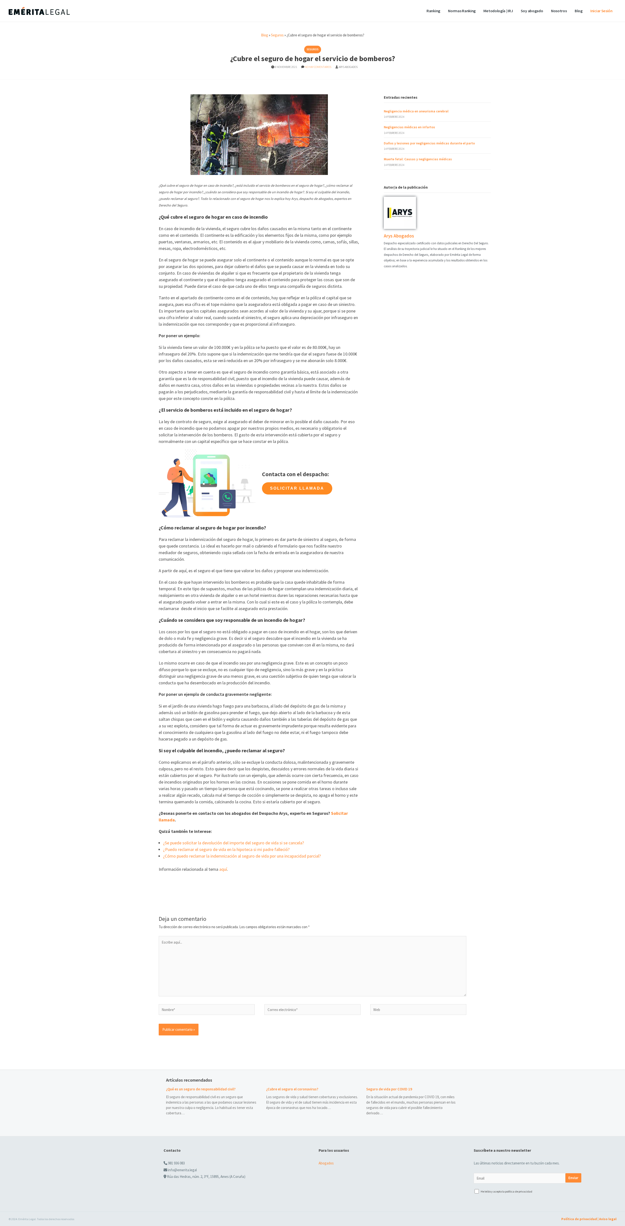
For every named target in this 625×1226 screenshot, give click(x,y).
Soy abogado (532, 10)
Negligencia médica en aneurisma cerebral (416, 111)
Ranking (433, 10)
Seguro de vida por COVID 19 (389, 1089)
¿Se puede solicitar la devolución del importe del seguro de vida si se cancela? (233, 843)
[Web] (418, 1010)
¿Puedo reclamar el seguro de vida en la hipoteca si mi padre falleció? (226, 849)
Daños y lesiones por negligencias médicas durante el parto (429, 143)
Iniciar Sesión (601, 10)
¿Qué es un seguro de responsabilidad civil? (201, 1089)
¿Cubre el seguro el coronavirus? (292, 1089)
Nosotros (559, 10)
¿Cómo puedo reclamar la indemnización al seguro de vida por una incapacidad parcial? (242, 856)
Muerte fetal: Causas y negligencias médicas (418, 159)
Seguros (277, 35)
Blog (579, 10)
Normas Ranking (462, 10)
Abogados (326, 1163)
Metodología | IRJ (498, 10)
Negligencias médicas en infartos (409, 127)
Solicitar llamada (297, 488)
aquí (223, 869)
